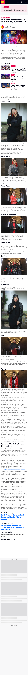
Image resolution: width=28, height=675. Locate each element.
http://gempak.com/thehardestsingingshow (14, 469)
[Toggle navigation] (26, 2)
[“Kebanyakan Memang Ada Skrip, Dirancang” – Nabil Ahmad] (5, 85)
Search (22, 2)
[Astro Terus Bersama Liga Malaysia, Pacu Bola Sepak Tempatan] (5, 76)
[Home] (3, 2)
